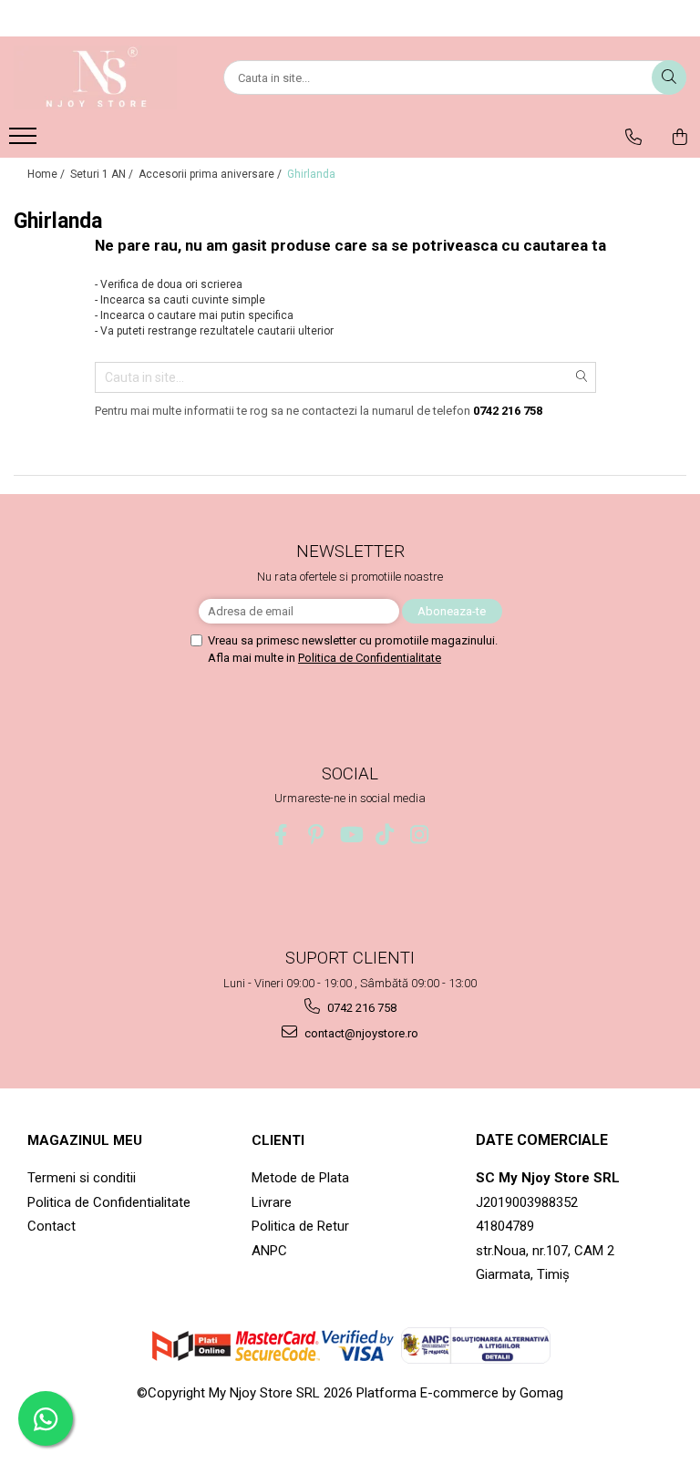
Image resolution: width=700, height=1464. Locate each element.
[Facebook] (281, 835)
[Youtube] (350, 835)
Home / (47, 174)
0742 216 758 (360, 1008)
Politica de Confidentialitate (369, 658)
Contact (51, 1226)
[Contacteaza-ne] (633, 137)
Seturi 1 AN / (103, 174)
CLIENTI (278, 1140)
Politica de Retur (300, 1226)
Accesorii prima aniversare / (211, 174)
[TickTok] (385, 835)
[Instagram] (420, 835)
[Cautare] (669, 77)
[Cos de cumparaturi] (680, 137)
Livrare (272, 1202)
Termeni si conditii (81, 1178)
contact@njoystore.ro (360, 1033)
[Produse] (25, 141)
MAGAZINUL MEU (84, 1140)
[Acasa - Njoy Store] (105, 77)
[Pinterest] (316, 835)
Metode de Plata (300, 1178)
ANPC (269, 1250)
